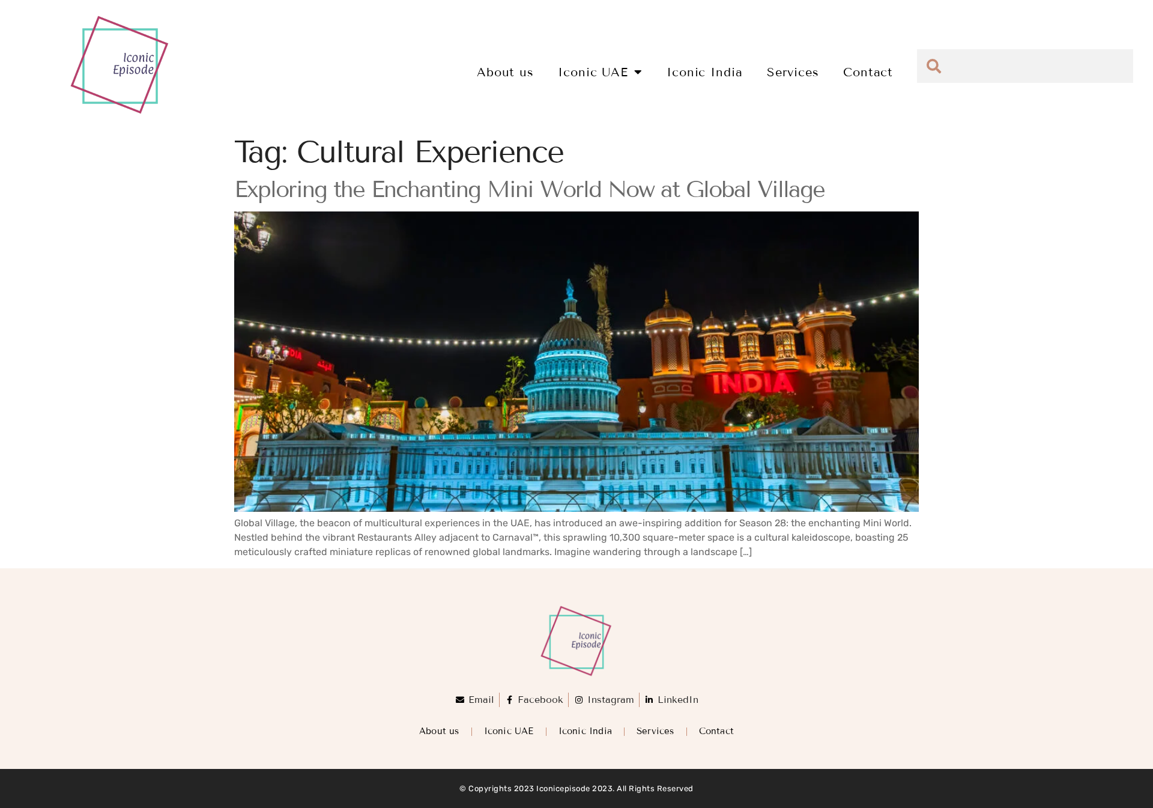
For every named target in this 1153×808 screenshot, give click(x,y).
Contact (868, 72)
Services (793, 72)
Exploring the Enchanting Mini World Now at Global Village (529, 189)
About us (505, 72)
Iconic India (705, 72)
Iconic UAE (593, 72)
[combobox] (1025, 66)
